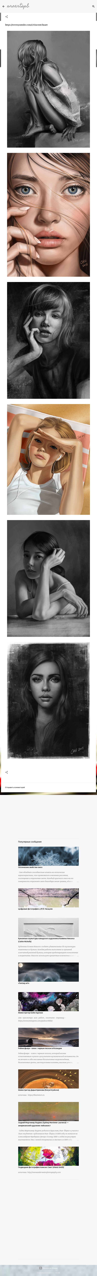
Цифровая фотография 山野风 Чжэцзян (35, 909)
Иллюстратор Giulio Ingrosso (30, 1013)
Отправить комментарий (15, 787)
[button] (6, 17)
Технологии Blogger (50, 1268)
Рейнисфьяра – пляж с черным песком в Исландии (40, 1048)
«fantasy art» (23, 983)
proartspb (18, 6)
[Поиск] (93, 6)
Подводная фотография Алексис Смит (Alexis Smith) (41, 1167)
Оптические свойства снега (30, 867)
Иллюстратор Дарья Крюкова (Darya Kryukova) (38, 1090)
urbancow (57, 1272)
